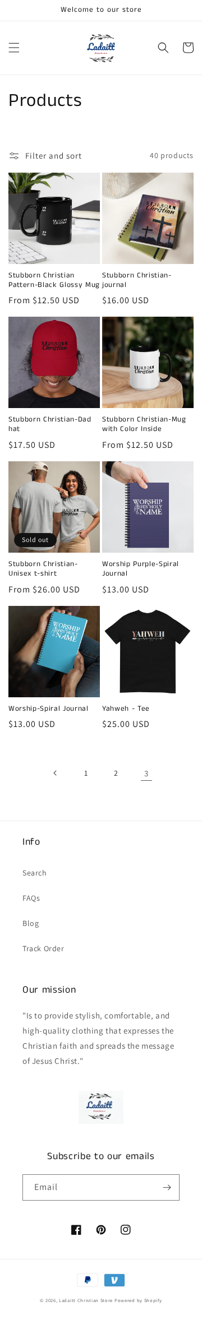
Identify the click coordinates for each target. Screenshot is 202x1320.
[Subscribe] (166, 1187)
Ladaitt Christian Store (86, 1300)
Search (34, 873)
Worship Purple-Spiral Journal (140, 569)
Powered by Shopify (138, 1300)
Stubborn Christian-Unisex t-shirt (43, 569)
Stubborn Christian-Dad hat (49, 424)
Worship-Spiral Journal (48, 709)
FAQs (31, 898)
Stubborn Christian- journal (137, 280)
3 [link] (146, 773)
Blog (30, 923)
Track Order (43, 948)
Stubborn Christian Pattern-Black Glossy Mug (54, 280)
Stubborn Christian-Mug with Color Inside (144, 424)
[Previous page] (55, 773)
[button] (14, 47)
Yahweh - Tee (126, 709)
